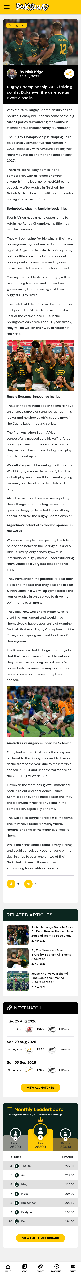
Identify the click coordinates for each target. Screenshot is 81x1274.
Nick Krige (34, 71)
